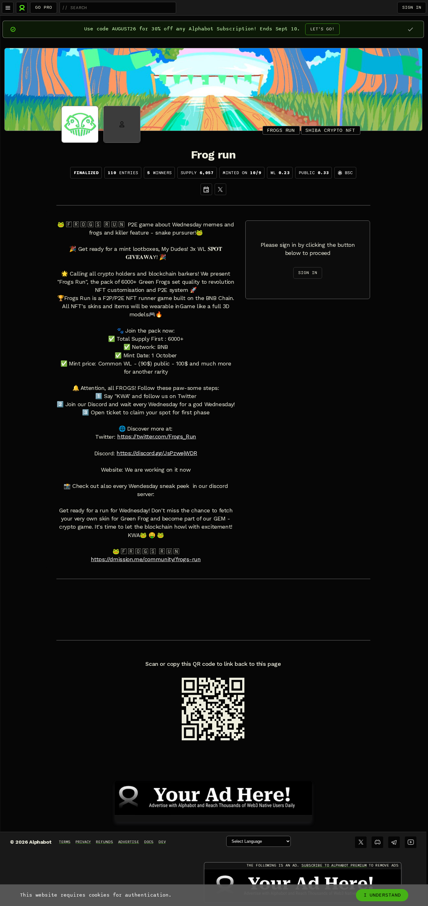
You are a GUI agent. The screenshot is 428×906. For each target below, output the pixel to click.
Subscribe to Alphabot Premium (334, 865)
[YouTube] (410, 842)
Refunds (104, 842)
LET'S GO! (322, 29)
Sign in (411, 7)
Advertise (128, 842)
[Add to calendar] (206, 189)
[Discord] (377, 842)
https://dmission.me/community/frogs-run (146, 559)
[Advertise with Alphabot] (213, 797)
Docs (149, 842)
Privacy (83, 842)
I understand (382, 895)
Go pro (43, 7)
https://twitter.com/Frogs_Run (156, 436)
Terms (64, 842)
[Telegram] (394, 842)
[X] (220, 189)
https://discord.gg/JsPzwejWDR (157, 453)
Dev (162, 842)
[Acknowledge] (410, 29)
